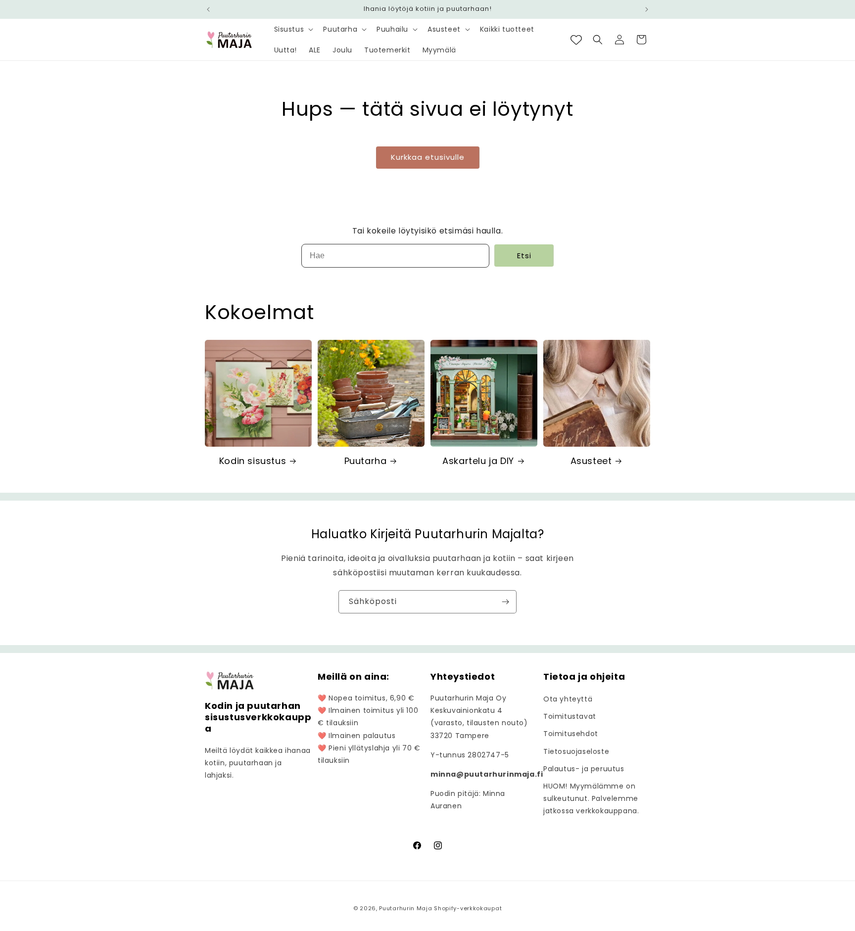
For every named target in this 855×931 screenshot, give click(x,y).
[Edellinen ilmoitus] (208, 9)
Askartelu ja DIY (478, 460)
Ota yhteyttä (567, 699)
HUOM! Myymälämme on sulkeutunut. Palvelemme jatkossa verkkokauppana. (591, 798)
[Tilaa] (505, 601)
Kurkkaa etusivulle (428, 157)
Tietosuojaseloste (576, 751)
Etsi (524, 255)
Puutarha (365, 460)
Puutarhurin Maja (405, 908)
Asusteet (591, 460)
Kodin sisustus (252, 460)
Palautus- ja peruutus (583, 769)
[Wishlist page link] (576, 40)
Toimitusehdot (570, 734)
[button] (293, 29)
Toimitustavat (569, 716)
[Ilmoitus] (647, 9)
